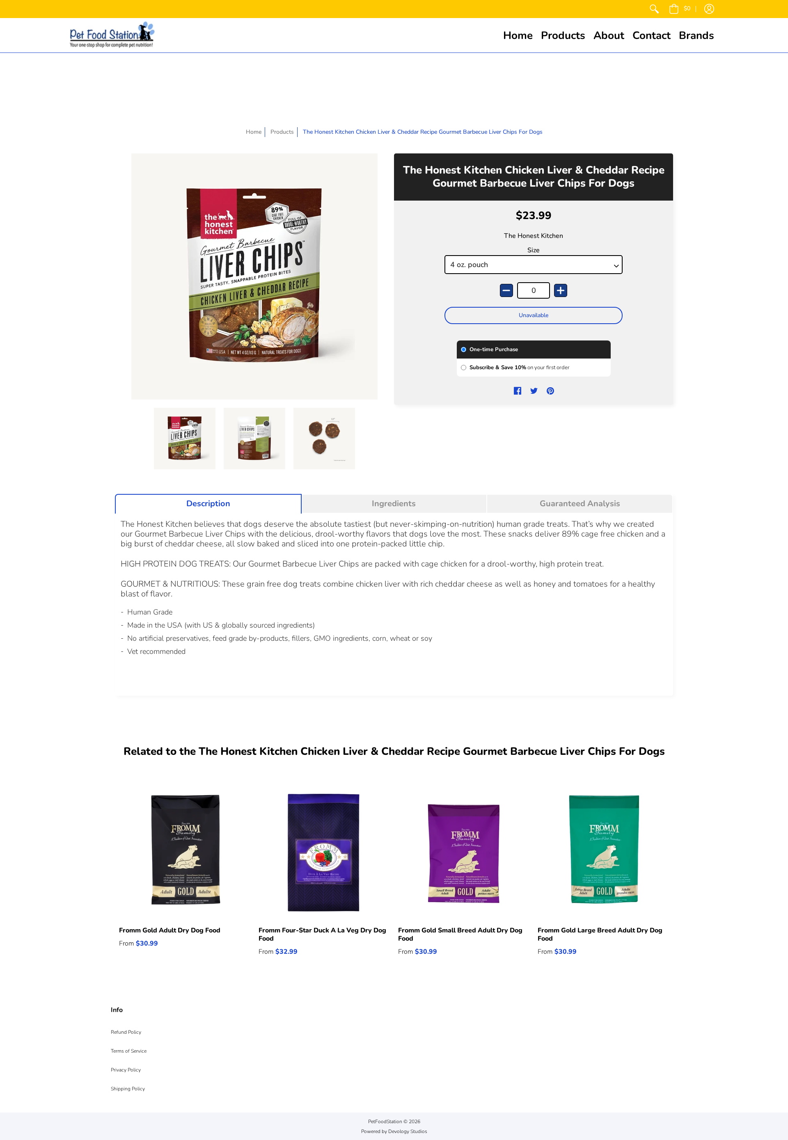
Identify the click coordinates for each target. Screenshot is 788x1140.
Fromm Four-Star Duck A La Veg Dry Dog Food (322, 934)
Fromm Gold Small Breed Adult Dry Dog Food (460, 934)
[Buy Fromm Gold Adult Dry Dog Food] (184, 852)
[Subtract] (506, 290)
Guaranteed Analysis (580, 504)
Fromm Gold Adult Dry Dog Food (169, 930)
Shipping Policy (128, 1088)
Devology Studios (407, 1131)
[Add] (560, 290)
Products (282, 132)
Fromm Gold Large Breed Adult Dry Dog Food (600, 934)
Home (253, 132)
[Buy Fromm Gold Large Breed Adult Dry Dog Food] (603, 852)
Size (533, 250)
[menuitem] (654, 9)
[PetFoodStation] (112, 35)
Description (208, 504)
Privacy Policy (126, 1070)
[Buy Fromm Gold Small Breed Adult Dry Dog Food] (463, 852)
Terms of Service (129, 1051)
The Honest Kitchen (533, 235)
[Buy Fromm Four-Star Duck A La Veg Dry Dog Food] (324, 852)
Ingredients (394, 504)
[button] (679, 9)
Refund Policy (126, 1032)
